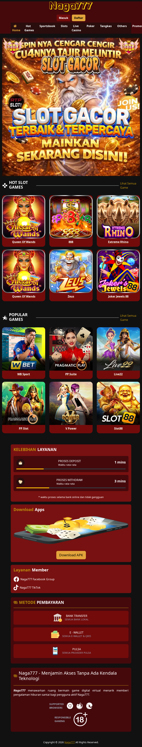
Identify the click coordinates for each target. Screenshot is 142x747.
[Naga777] (71, 6)
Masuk (63, 18)
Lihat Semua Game (128, 185)
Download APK (71, 555)
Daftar (78, 18)
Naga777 (69, 742)
